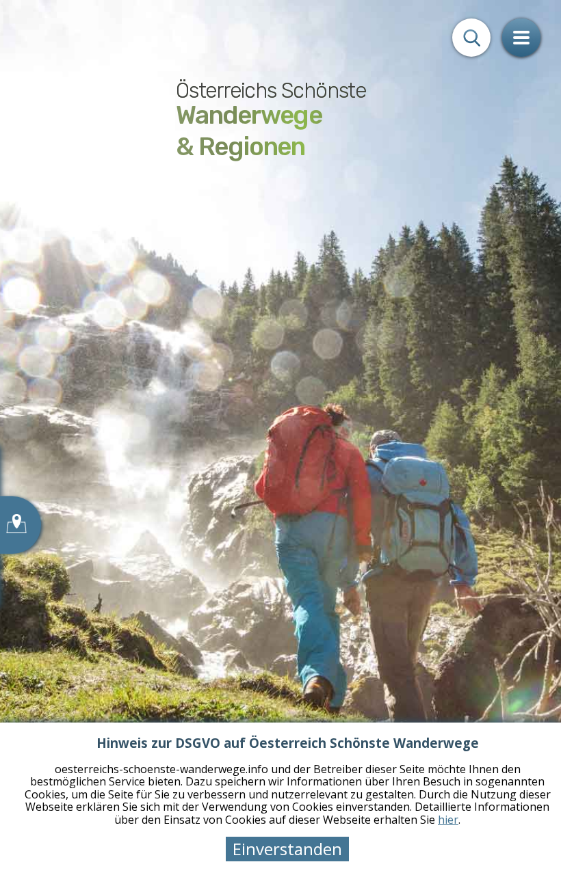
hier (448, 819)
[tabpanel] (280, 437)
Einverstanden (287, 848)
